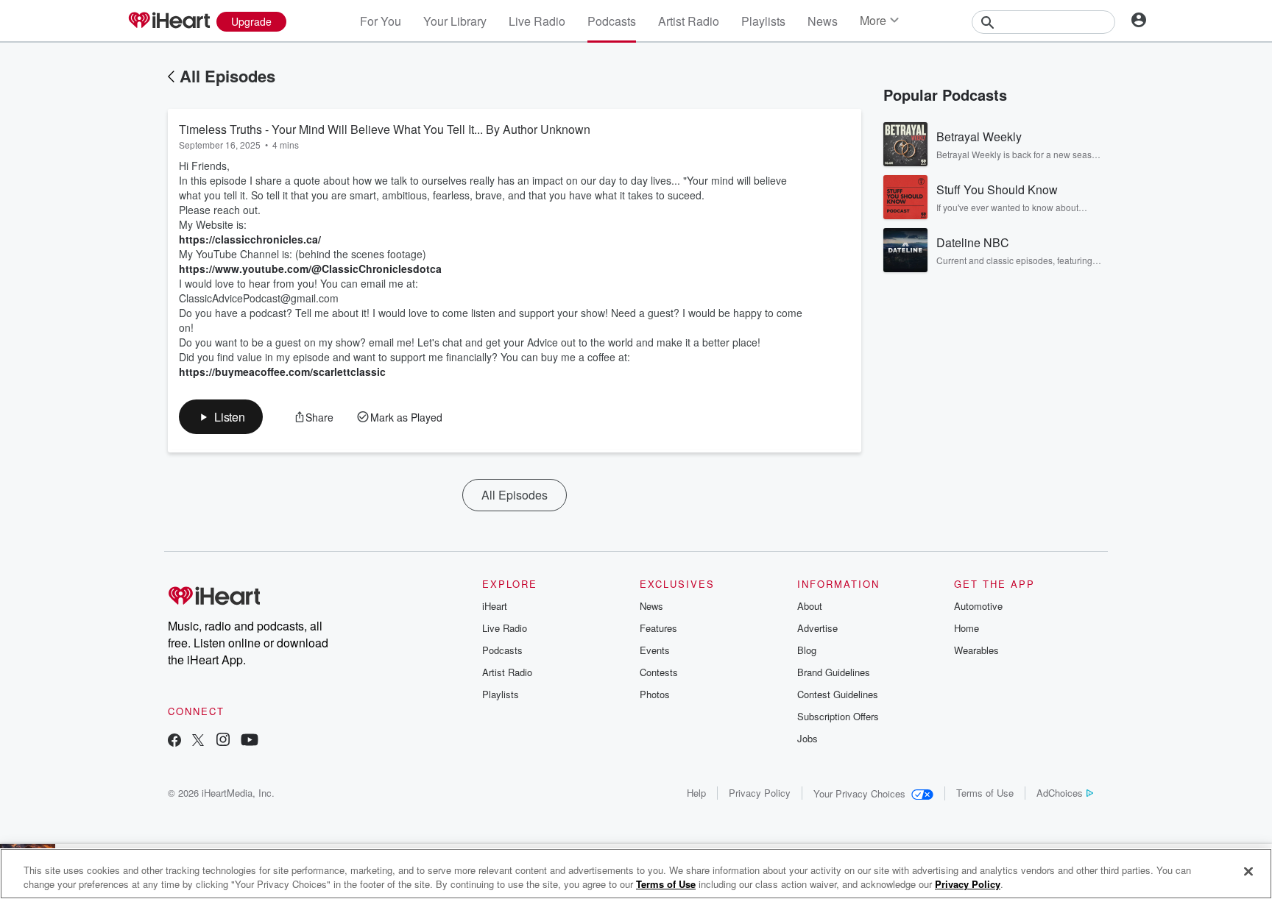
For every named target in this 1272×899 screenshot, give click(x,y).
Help (696, 793)
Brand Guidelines (833, 672)
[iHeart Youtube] (249, 741)
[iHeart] (168, 21)
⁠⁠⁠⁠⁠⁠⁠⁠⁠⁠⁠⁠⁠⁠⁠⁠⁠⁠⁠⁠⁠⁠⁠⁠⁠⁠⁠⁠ (250, 239)
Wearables (976, 650)
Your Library (455, 21)
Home (966, 628)
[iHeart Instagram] (223, 741)
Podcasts (611, 21)
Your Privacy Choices (859, 793)
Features (658, 628)
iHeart (494, 606)
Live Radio (537, 21)
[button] (221, 416)
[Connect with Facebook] (174, 741)
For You (380, 21)
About (809, 606)
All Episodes (227, 76)
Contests (659, 672)
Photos (655, 694)
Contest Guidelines (837, 694)
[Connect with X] (198, 741)
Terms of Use (985, 793)
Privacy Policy (760, 793)
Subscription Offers (838, 716)
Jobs (807, 738)
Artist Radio (688, 21)
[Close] (1248, 872)
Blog (806, 650)
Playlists (763, 21)
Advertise (817, 628)
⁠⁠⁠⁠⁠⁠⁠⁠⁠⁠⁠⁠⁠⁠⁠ (282, 371)
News (823, 21)
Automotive (978, 606)
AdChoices (1059, 793)
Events (655, 650)
